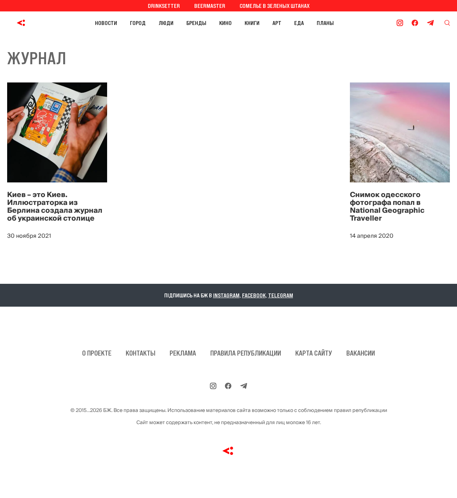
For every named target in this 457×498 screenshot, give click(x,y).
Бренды (196, 23)
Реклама (183, 353)
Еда (299, 23)
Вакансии (360, 353)
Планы (325, 23)
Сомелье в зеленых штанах (275, 5)
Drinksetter (164, 5)
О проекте (96, 353)
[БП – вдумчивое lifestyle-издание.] (22, 22)
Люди (166, 23)
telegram (280, 295)
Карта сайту (313, 353)
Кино (225, 23)
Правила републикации (245, 353)
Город (138, 23)
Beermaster (209, 5)
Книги (252, 23)
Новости (106, 23)
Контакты (140, 353)
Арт (276, 23)
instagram (226, 295)
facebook (254, 295)
